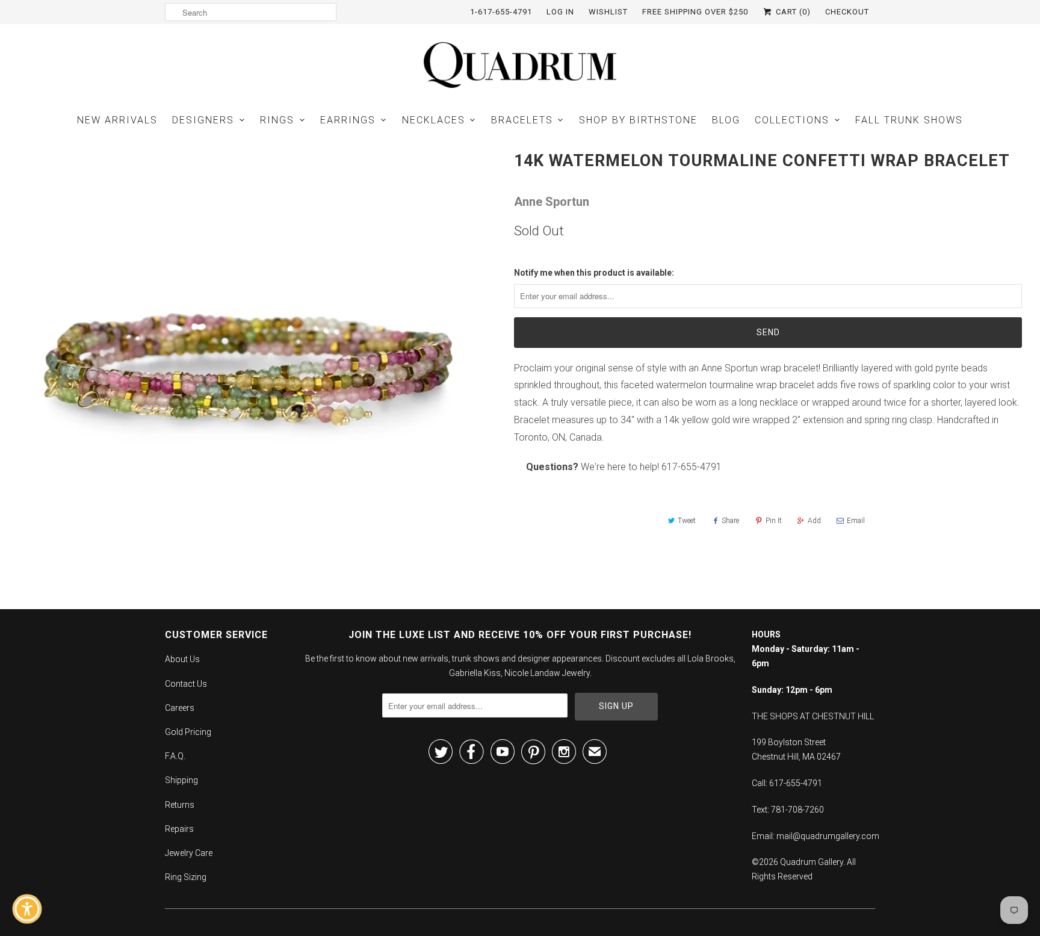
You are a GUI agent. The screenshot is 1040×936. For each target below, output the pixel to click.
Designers (203, 120)
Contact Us (186, 684)
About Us (182, 659)
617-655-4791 (691, 467)
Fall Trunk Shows (909, 120)
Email (856, 520)
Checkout (847, 11)
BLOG (726, 120)
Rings (277, 120)
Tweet (687, 520)
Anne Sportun (551, 201)
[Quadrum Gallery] (520, 65)
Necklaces (433, 120)
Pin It (774, 520)
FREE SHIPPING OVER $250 (695, 11)
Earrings (348, 120)
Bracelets (522, 120)
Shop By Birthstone (638, 120)
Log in (560, 11)
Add (814, 520)
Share (730, 520)
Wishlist (608, 11)
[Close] (112, 698)
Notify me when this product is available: (594, 272)
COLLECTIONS (792, 120)
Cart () (792, 11)
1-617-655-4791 (501, 11)
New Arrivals (117, 120)
